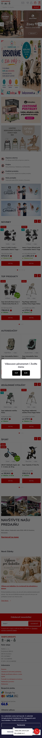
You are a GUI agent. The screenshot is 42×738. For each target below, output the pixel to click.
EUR (25, 373)
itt (25, 720)
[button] (37, 731)
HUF (16, 373)
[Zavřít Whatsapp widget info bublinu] (14, 728)
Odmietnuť (11, 732)
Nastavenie (21, 725)
